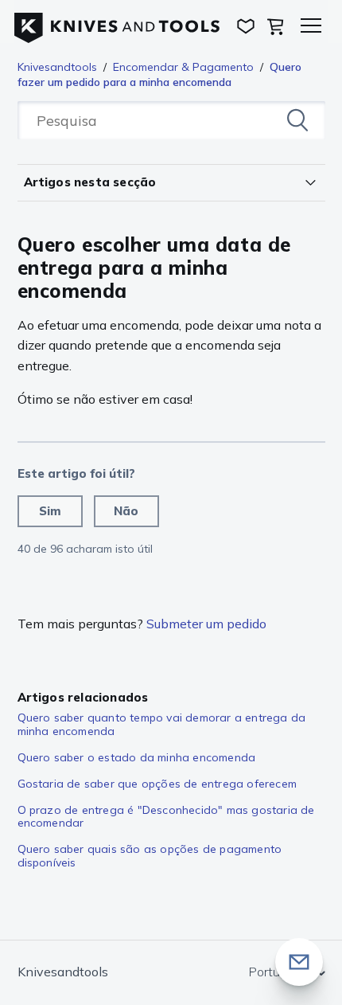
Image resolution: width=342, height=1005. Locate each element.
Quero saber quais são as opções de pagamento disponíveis (149, 856)
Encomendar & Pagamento (183, 67)
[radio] (50, 511)
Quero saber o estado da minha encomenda (136, 757)
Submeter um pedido (206, 624)
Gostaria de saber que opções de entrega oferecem (157, 783)
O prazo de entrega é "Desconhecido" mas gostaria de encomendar (166, 817)
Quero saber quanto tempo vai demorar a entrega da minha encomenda (161, 724)
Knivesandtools (57, 67)
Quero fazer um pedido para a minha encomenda (159, 74)
